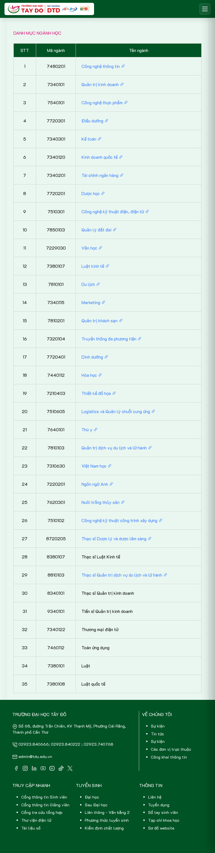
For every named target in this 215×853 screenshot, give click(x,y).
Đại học (92, 797)
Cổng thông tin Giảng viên (45, 804)
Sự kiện (158, 726)
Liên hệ (155, 797)
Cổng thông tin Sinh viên (44, 797)
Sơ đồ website (161, 828)
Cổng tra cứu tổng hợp (41, 812)
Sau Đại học (96, 804)
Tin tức (157, 733)
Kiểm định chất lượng (104, 828)
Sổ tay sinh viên (163, 812)
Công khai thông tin (169, 757)
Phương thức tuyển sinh (107, 820)
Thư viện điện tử (36, 820)
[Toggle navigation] (205, 9)
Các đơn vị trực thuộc (171, 749)
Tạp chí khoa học (163, 820)
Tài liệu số (31, 828)
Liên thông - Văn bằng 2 (107, 812)
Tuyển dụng (158, 804)
